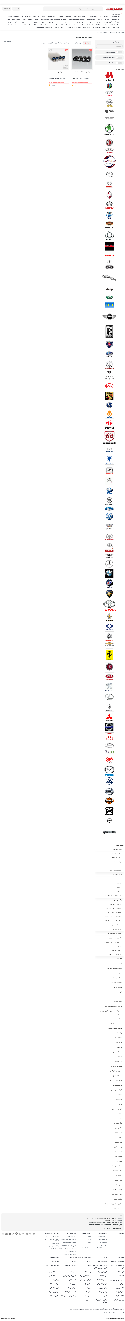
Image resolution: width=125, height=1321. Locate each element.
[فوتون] (109, 501)
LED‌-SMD (68, 17)
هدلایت (61, 17)
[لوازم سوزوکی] (109, 636)
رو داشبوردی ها (26, 17)
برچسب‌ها (112, 32)
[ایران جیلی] (109, 161)
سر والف (90, 22)
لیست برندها (120, 69)
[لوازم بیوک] (109, 583)
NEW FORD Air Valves (102, 32)
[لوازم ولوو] (109, 727)
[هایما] (109, 820)
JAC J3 (119, 891)
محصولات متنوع (26, 22)
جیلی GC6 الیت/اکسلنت (115, 866)
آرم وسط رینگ (91, 19)
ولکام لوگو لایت (93, 17)
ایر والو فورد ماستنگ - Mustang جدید (82, 72)
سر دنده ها (64, 22)
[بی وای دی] (109, 386)
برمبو (36, 19)
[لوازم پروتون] (109, 594)
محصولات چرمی (81, 22)
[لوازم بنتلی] (109, 556)
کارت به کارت (118, 1175)
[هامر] (109, 811)
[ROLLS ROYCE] (109, 331)
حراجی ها (47, 25)
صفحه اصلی (121, 32)
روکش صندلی (117, 946)
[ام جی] (109, 142)
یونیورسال (55, 25)
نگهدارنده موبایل (65, 25)
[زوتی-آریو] (109, 470)
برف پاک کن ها (116, 19)
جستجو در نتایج (118, 42)
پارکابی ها (81, 25)
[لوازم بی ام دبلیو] (109, 573)
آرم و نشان (90, 25)
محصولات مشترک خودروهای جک (113, 895)
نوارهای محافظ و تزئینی (13, 19)
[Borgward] (109, 195)
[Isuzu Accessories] (109, 255)
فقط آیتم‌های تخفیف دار (109, 57)
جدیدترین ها (96, 28)
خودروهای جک (104, 17)
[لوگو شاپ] (109, 752)
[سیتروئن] (109, 481)
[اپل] (109, 111)
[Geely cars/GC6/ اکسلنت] (109, 215)
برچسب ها (98, 22)
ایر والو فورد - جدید (58, 72)
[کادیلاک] (109, 526)
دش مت (100, 19)
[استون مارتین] (109, 118)
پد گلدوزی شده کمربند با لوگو (77, 19)
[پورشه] (109, 396)
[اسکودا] (109, 130)
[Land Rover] (109, 297)
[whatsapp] (20, 1234)
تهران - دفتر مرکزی (109, 1220)
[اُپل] (109, 103)
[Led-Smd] (109, 305)
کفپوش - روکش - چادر (79, 17)
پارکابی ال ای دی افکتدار (115, 929)
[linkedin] (9, 1234)
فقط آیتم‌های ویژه (110, 63)
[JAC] (109, 265)
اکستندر (72, 22)
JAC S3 (119, 887)
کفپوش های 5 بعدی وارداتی (114, 938)
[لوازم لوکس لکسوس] (109, 697)
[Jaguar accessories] (109, 277)
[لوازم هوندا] (109, 737)
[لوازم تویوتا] (109, 605)
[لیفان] (109, 760)
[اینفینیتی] (109, 174)
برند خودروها (86, 28)
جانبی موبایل (18, 25)
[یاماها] (109, 832)
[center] (100, 9)
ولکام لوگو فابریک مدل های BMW (113, 921)
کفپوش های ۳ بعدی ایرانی (114, 954)
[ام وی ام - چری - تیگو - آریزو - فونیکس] (109, 150)
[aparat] (16, 1233)
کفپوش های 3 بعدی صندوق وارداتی (112, 942)
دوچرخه (10, 25)
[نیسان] (109, 791)
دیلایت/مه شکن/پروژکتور (49, 17)
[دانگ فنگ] (109, 424)
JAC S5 (119, 883)
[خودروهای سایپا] (109, 414)
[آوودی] (109, 94)
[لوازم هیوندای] (109, 745)
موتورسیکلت (116, 28)
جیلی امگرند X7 (117, 862)
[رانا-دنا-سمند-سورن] (109, 460)
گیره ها (107, 19)
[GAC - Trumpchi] (109, 205)
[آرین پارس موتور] (109, 76)
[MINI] (109, 316)
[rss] (2, 1234)
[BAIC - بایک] (109, 184)
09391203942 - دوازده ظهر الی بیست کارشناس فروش (100, 1218)
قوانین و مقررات (117, 1171)
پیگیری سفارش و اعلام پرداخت (44, 28)
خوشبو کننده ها (115, 25)
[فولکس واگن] (109, 516)
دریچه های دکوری (27, 19)
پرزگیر (74, 25)
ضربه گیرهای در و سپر (13, 22)
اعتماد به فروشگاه (116, 1166)
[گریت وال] (109, 537)
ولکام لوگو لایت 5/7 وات (115, 904)
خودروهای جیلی (115, 17)
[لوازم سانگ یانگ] (109, 627)
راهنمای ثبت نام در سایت (74, 28)
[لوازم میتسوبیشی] (109, 717)
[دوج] (109, 437)
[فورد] (109, 508)
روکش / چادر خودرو (116, 950)
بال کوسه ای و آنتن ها (102, 25)
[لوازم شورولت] (109, 644)
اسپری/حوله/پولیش (39, 22)
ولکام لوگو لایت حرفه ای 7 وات (114, 908)
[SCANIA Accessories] (109, 344)
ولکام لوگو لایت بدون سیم (114, 913)
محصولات (121, 1233)
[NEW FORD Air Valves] (82, 59)
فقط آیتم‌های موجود (110, 52)
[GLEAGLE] (109, 236)
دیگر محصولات (38, 25)
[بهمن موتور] (109, 375)
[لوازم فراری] (109, 654)
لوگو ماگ (117, 22)
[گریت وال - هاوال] (109, 547)
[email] (6, 1234)
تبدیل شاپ (36, 17)
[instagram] (13, 1234)
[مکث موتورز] (109, 781)
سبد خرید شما (118, 1209)
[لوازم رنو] (109, 617)
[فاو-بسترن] (109, 491)
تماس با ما (119, 1185)
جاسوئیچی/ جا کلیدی (13, 17)
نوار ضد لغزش (106, 28)
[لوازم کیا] (109, 677)
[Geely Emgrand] (109, 225)
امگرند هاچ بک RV (116, 858)
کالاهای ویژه (27, 25)
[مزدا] (109, 770)
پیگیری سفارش (117, 1199)
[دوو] (109, 450)
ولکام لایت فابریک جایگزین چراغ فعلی (112, 917)
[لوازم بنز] (109, 564)
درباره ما (119, 1161)
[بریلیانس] (109, 364)
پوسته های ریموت (53, 22)
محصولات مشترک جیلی (115, 870)
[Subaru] (109, 354)
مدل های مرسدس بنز (116, 925)
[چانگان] (109, 405)
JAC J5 (119, 879)
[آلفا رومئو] (109, 86)
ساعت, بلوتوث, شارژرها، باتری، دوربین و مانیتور (53, 19)
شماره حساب (118, 1180)
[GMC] (109, 246)
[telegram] (33, 1234)
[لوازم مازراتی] (109, 707)
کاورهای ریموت (107, 22)
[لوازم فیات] (109, 667)
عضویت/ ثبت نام (59, 28)
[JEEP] (109, 289)
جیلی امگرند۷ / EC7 (116, 854)
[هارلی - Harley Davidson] (109, 801)
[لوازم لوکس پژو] (109, 687)
